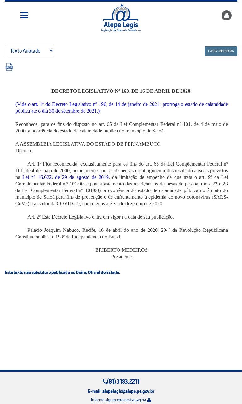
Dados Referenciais (221, 51)
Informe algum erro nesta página (119, 399)
